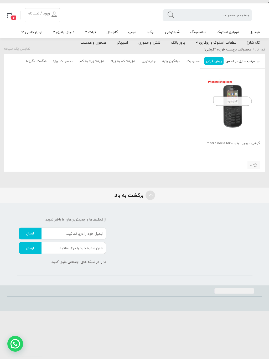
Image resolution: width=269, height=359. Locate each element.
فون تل (260, 49)
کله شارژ (253, 42)
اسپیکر (122, 42)
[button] (15, 344)
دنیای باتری (65, 32)
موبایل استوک (228, 32)
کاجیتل (112, 32)
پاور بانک (178, 42)
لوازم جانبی (33, 32)
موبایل (255, 32)
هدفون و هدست (93, 42)
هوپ (132, 32)
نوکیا (150, 32)
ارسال (30, 233)
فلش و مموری (149, 42)
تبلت (92, 32)
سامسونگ (198, 32)
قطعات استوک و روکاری (217, 42)
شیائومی (172, 32)
